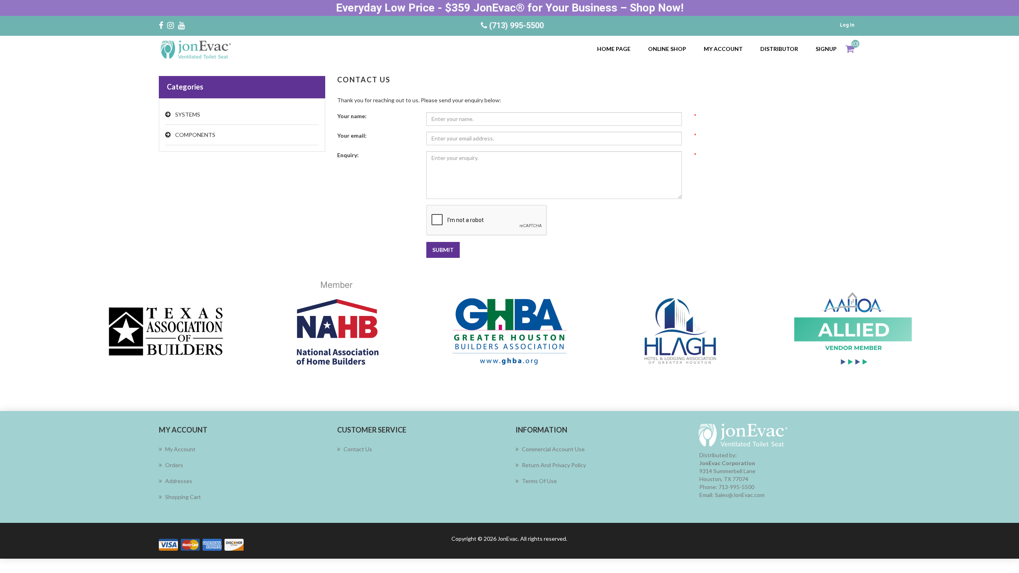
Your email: (352, 135)
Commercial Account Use (553, 449)
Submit (443, 249)
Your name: (352, 116)
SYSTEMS (187, 114)
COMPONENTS (195, 134)
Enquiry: (348, 155)
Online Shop (667, 48)
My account (723, 48)
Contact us (358, 449)
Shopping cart (183, 496)
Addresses (178, 480)
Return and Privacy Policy (554, 465)
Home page (614, 48)
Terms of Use (539, 480)
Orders (174, 465)
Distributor (779, 48)
